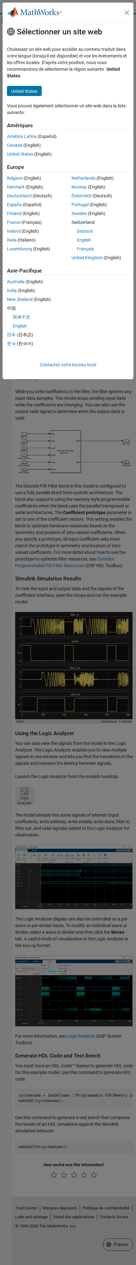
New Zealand (20, 299)
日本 (11, 334)
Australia (16, 281)
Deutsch (85, 231)
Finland (14, 213)
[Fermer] (126, 12)
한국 (11, 343)
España (14, 204)
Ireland (14, 231)
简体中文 (21, 317)
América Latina (22, 136)
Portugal (80, 204)
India (12, 290)
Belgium (15, 178)
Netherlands (83, 178)
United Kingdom (87, 257)
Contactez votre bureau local (68, 364)
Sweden (79, 213)
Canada (14, 145)
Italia (12, 240)
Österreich (81, 195)
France (14, 222)
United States (20, 154)
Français (85, 248)
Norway (79, 186)
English (84, 240)
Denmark (16, 186)
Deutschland (19, 195)
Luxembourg (19, 248)
